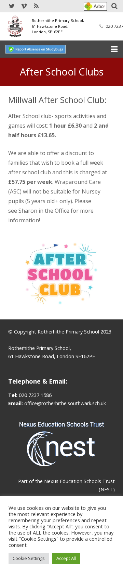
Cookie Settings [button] (29, 558)
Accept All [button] (66, 558)
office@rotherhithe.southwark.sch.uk (65, 403)
